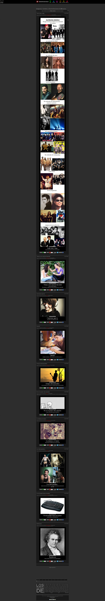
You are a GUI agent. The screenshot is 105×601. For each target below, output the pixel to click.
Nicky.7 (47, 393)
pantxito (47, 450)
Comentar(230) (52, 365)
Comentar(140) (50, 295)
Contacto (51, 597)
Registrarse (67, 2)
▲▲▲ (52, 598)
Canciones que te (41, 293)
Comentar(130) (53, 420)
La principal (66, 13)
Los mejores (53, 2)
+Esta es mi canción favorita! (43, 256)
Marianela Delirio (48, 525)
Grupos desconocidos (42, 363)
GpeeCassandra (48, 420)
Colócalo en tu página (53, 253)
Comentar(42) (50, 393)
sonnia (47, 295)
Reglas (54, 597)
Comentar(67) (53, 525)
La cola (50, 2)
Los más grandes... (41, 449)
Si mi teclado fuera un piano (43, 493)
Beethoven (39, 523)
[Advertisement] (52, 5)
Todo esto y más (40, 13)
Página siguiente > (52, 567)
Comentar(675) (51, 450)
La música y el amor (41, 418)
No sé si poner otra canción (43, 391)
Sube (57, 2)
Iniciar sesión (63, 2)
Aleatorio (60, 2)
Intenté (38, 326)
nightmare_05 (48, 365)
